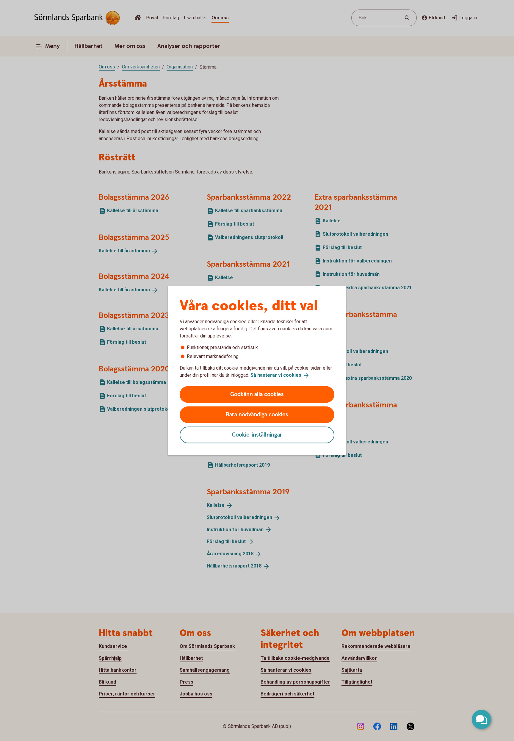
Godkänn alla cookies (257, 394)
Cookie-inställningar (257, 434)
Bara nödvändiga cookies (257, 414)
